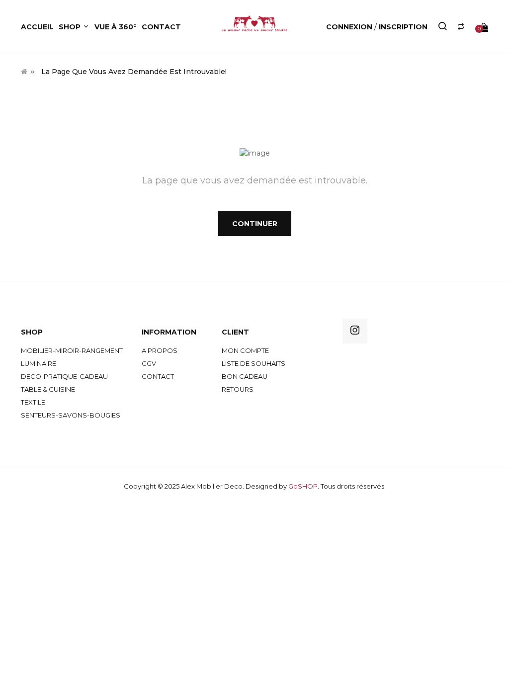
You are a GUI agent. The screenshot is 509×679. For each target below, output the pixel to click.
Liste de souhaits (253, 363)
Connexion (350, 26)
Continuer (254, 223)
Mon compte (245, 350)
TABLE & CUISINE (48, 389)
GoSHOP (303, 486)
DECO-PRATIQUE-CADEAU (64, 376)
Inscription (403, 26)
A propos (159, 350)
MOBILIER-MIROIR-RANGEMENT (72, 350)
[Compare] (460, 26)
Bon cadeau (244, 376)
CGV (149, 363)
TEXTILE (33, 402)
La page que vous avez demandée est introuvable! (134, 71)
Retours (238, 389)
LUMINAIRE (38, 363)
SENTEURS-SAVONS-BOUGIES (70, 415)
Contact (158, 376)
